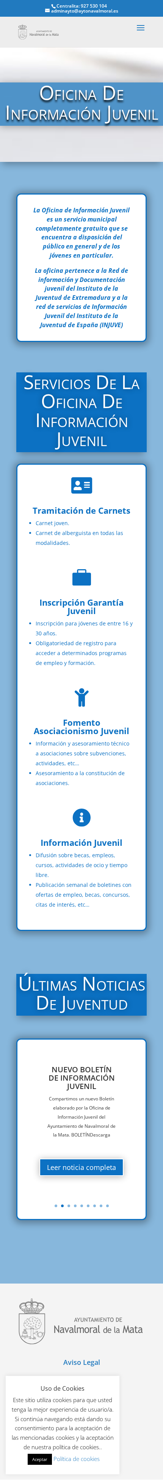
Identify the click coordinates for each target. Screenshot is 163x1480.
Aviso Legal (81, 1362)
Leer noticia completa (81, 1167)
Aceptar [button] (39, 1459)
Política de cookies (76, 1459)
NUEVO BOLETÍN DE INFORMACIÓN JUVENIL (82, 1077)
